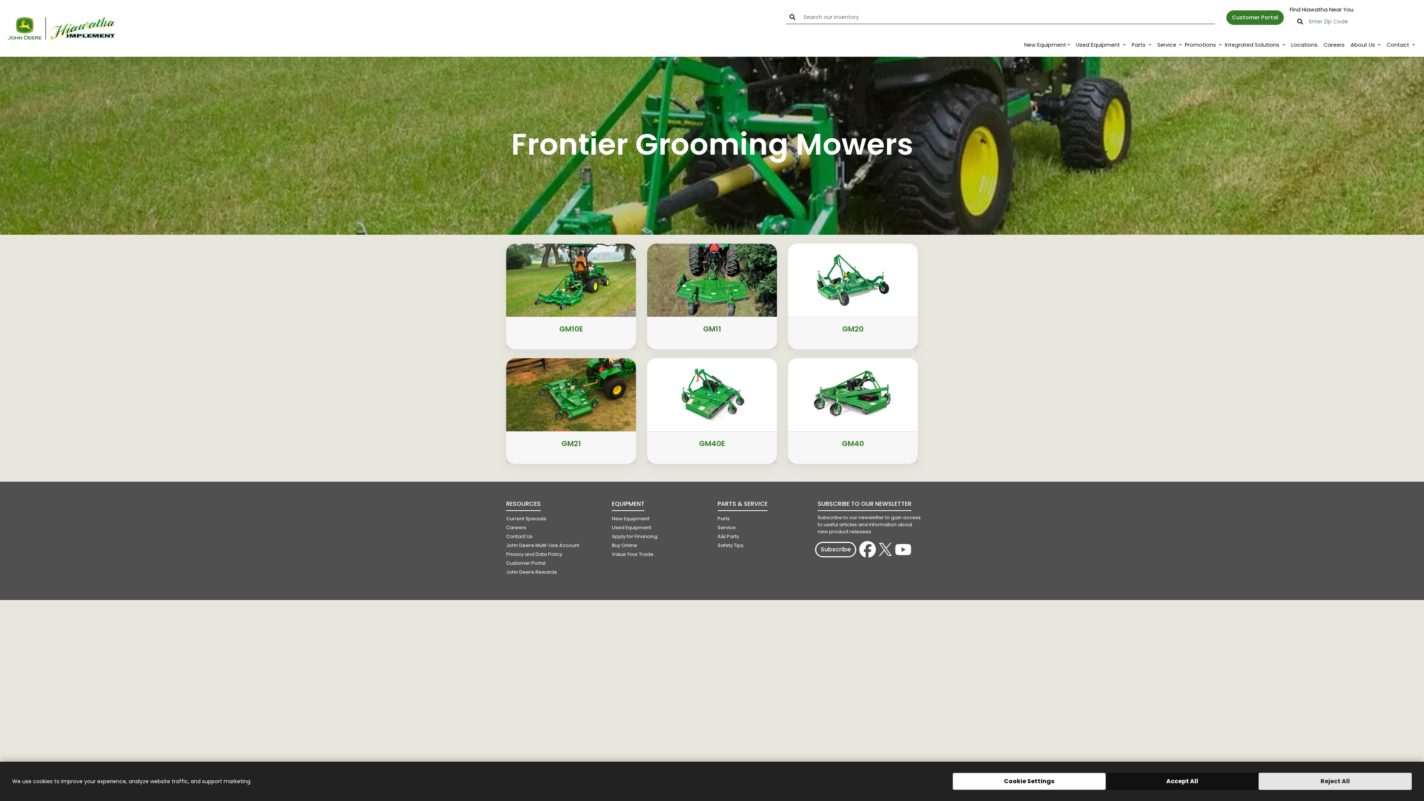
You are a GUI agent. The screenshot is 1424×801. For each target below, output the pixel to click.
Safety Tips (731, 545)
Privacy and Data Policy (534, 554)
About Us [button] (1364, 45)
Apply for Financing (634, 536)
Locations (1304, 45)
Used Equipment (631, 527)
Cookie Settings (1029, 781)
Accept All (1182, 781)
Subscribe (836, 549)
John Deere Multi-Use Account (542, 545)
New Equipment (1045, 45)
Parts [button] (1139, 45)
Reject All (1335, 781)
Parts (724, 518)
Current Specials (526, 518)
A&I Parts (728, 536)
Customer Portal (1255, 17)
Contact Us (519, 536)
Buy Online (624, 545)
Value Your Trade (632, 554)
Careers (1334, 45)
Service (727, 527)
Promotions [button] (1201, 45)
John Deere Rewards (531, 572)
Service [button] (1167, 45)
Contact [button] (1399, 45)
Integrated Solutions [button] (1253, 45)
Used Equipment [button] (1098, 45)
